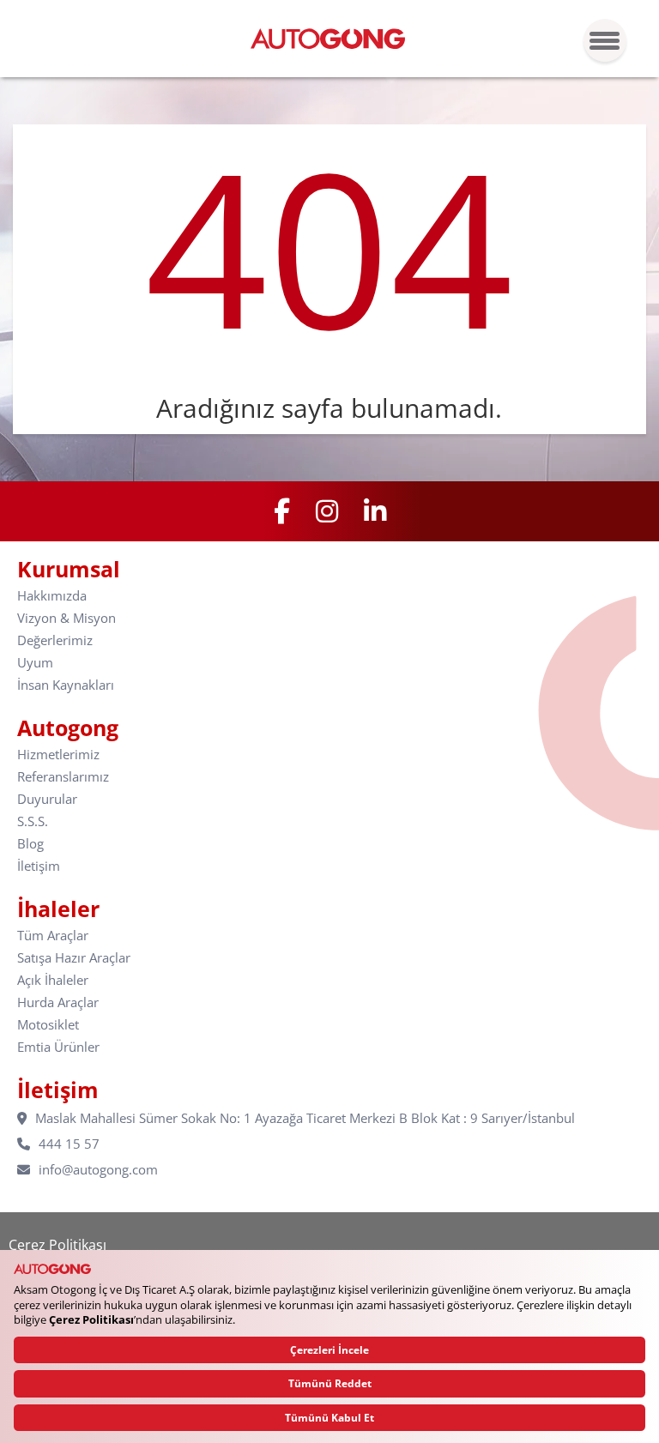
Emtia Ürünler (58, 1047)
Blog (30, 843)
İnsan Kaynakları (65, 685)
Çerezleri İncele (329, 1349)
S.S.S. (32, 821)
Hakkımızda (52, 595)
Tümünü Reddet (330, 1383)
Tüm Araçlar (52, 935)
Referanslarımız (63, 776)
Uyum (35, 662)
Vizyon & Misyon (66, 618)
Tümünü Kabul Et (329, 1417)
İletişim (38, 866)
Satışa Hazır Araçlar (73, 957)
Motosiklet (48, 1024)
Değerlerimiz (55, 640)
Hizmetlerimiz (58, 754)
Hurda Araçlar (58, 1002)
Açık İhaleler (52, 980)
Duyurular (47, 799)
